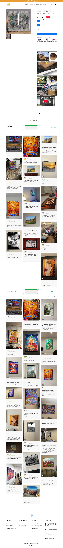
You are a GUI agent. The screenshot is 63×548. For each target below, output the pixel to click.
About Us (21, 522)
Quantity (38, 29)
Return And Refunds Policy (24, 526)
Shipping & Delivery (22, 525)
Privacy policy (34, 522)
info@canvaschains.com (52, 529)
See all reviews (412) (9, 127)
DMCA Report (26, 543)
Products (22, 4)
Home (18, 4)
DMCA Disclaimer (35, 530)
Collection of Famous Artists (11, 528)
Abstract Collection (9, 525)
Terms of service (35, 528)
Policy (26, 4)
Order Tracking (43, 4)
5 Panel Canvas (9, 523)
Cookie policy (34, 531)
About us (31, 4)
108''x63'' (45, 23)
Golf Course (8, 522)
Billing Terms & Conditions (37, 526)
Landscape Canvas (9, 526)
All (8, 8)
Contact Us (36, 4)
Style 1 (46, 19)
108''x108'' (38, 26)
